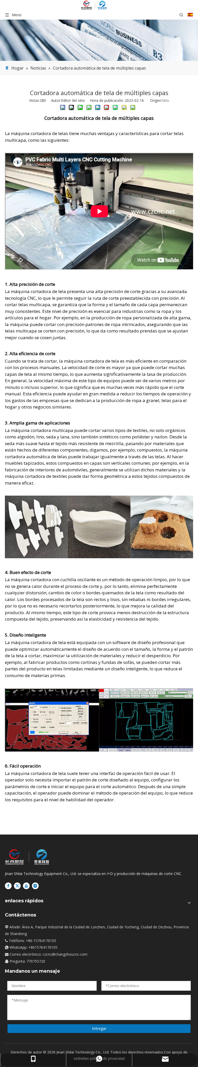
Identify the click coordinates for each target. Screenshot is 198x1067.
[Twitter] (17, 885)
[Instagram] (35, 885)
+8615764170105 (42, 947)
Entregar (99, 1028)
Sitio (165, 100)
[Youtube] (26, 885)
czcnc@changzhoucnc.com (65, 954)
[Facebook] (8, 885)
